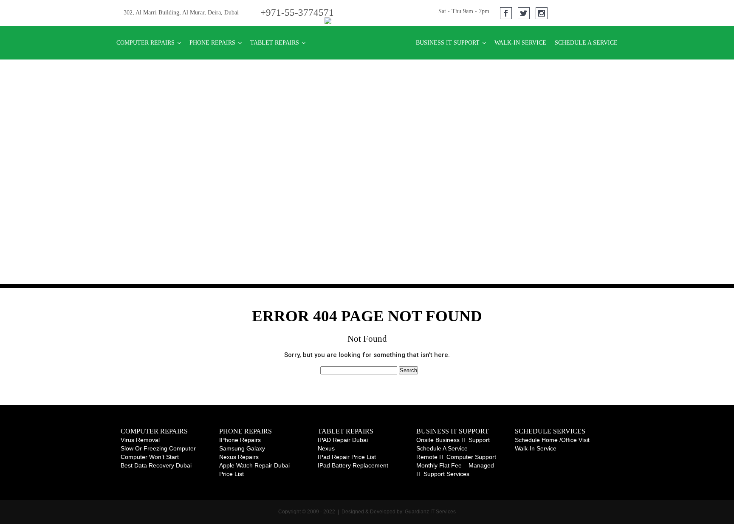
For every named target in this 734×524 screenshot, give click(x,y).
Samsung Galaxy (242, 448)
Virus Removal (140, 439)
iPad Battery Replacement (353, 465)
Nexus (326, 448)
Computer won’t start (150, 456)
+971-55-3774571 (297, 12)
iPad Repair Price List (347, 456)
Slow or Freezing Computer (158, 448)
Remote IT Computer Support (456, 456)
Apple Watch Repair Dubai (254, 465)
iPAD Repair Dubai (343, 439)
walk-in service (535, 448)
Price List (231, 473)
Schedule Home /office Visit (552, 439)
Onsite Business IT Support (453, 439)
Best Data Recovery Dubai (156, 465)
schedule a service (442, 448)
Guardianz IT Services (430, 512)
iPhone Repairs (240, 439)
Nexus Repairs (239, 456)
